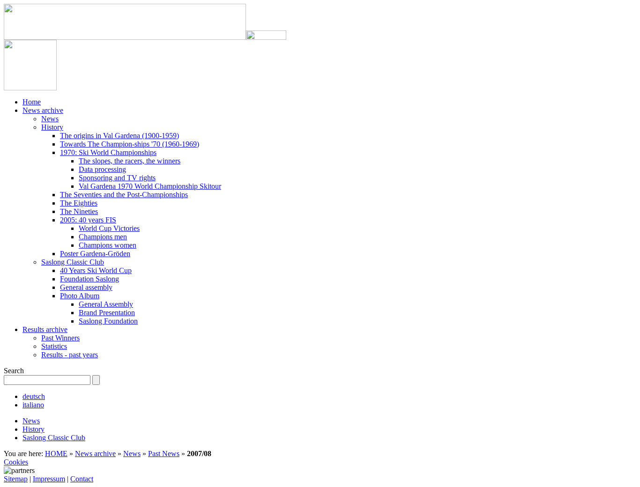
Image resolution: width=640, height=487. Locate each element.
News (50, 119)
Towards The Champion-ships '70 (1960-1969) (129, 144)
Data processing (102, 169)
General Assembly (106, 304)
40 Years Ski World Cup (96, 270)
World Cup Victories (109, 228)
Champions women (107, 245)
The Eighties (78, 203)
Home (31, 102)
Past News (163, 453)
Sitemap (16, 479)
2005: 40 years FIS (88, 220)
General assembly (86, 287)
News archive (42, 110)
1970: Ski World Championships (108, 152)
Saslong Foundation (108, 321)
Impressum (49, 479)
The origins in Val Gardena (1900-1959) (119, 136)
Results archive (44, 329)
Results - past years (69, 355)
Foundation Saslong (89, 279)
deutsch (33, 396)
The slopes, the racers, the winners (129, 161)
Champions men (103, 237)
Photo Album (79, 296)
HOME (56, 453)
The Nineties (79, 211)
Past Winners (60, 338)
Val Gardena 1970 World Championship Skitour (150, 186)
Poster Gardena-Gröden (95, 254)
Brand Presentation (107, 313)
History (52, 127)
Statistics (54, 346)
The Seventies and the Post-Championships (124, 195)
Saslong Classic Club (72, 262)
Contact (81, 479)
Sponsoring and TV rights (117, 178)
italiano (33, 405)
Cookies (16, 462)
